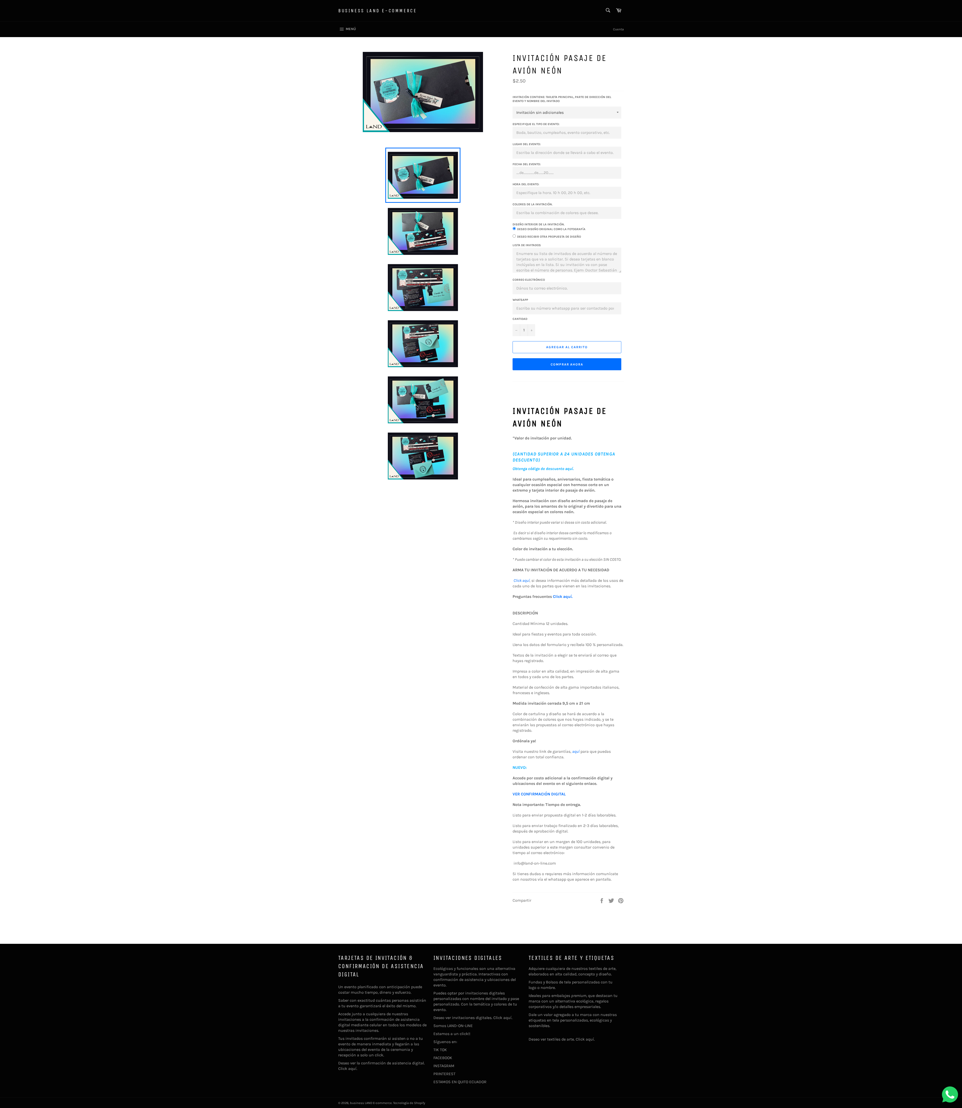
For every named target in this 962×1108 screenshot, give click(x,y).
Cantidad (520, 319)
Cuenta (618, 29)
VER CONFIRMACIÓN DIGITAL (539, 794)
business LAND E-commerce (377, 11)
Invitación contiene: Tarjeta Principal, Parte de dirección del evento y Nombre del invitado (562, 99)
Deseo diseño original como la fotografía (551, 229)
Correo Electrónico (529, 280)
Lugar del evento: (527, 144)
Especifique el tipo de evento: (536, 124)
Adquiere (537, 968)
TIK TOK (440, 1049)
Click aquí (522, 580)
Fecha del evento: (527, 164)
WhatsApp (520, 300)
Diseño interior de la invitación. (539, 224)
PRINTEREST (444, 1073)
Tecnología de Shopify (409, 1103)
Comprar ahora (567, 364)
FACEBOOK (442, 1057)
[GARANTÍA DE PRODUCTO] (579, 751)
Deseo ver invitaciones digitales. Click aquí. (472, 1017)
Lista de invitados (527, 245)
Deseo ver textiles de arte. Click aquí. (562, 1039)
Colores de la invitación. (533, 204)
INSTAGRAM (443, 1065)
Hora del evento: (526, 184)
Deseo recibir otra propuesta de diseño (549, 236)
